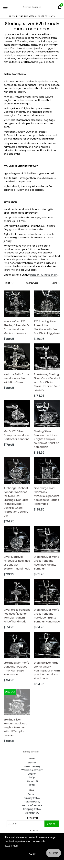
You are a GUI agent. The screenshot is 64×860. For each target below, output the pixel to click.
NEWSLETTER (32, 818)
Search (32, 773)
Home (32, 762)
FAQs (32, 777)
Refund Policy (32, 801)
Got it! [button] (32, 854)
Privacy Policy (32, 798)
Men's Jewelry (32, 766)
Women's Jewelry (32, 770)
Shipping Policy (32, 809)
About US (32, 781)
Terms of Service (32, 805)
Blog (32, 784)
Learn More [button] (12, 845)
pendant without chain (43, 274)
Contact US (32, 812)
